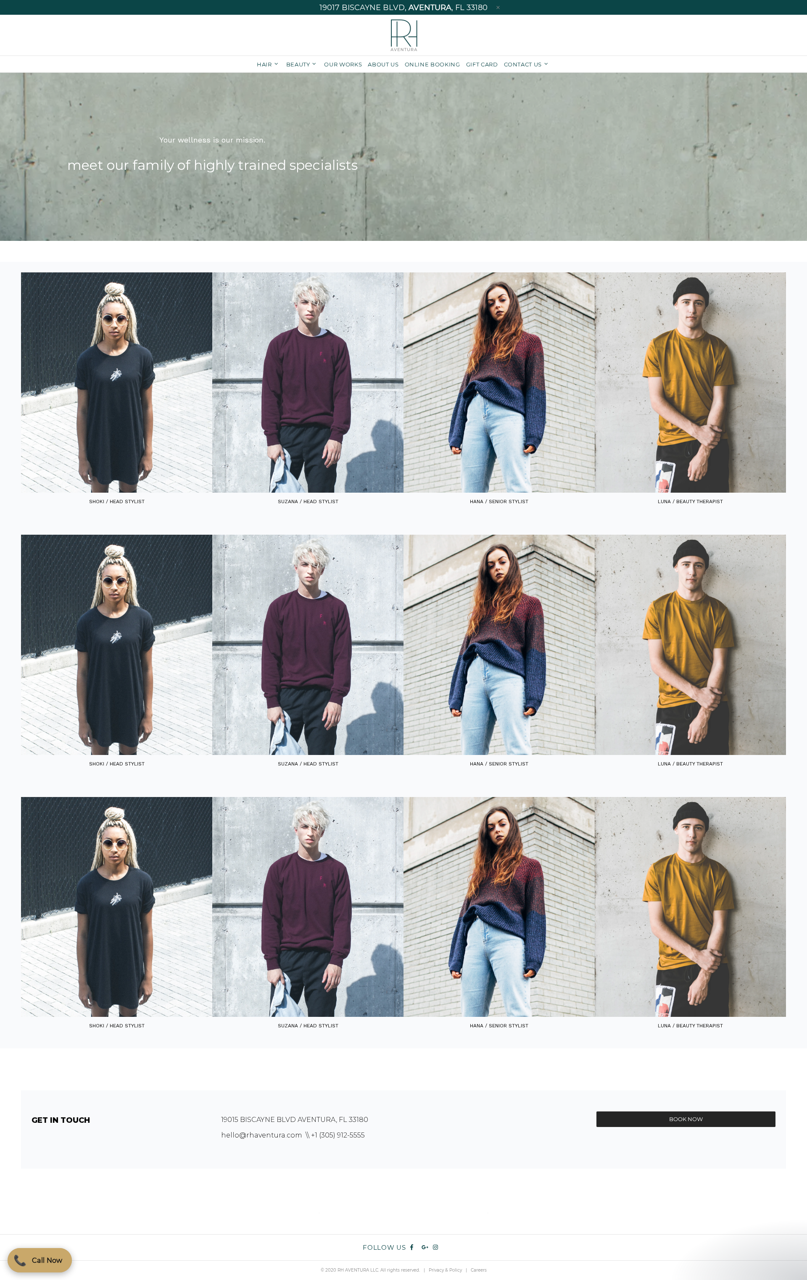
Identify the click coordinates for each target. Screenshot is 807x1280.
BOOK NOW (686, 1119)
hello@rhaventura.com (261, 1135)
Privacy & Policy (445, 1270)
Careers (479, 1270)
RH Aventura (403, 35)
